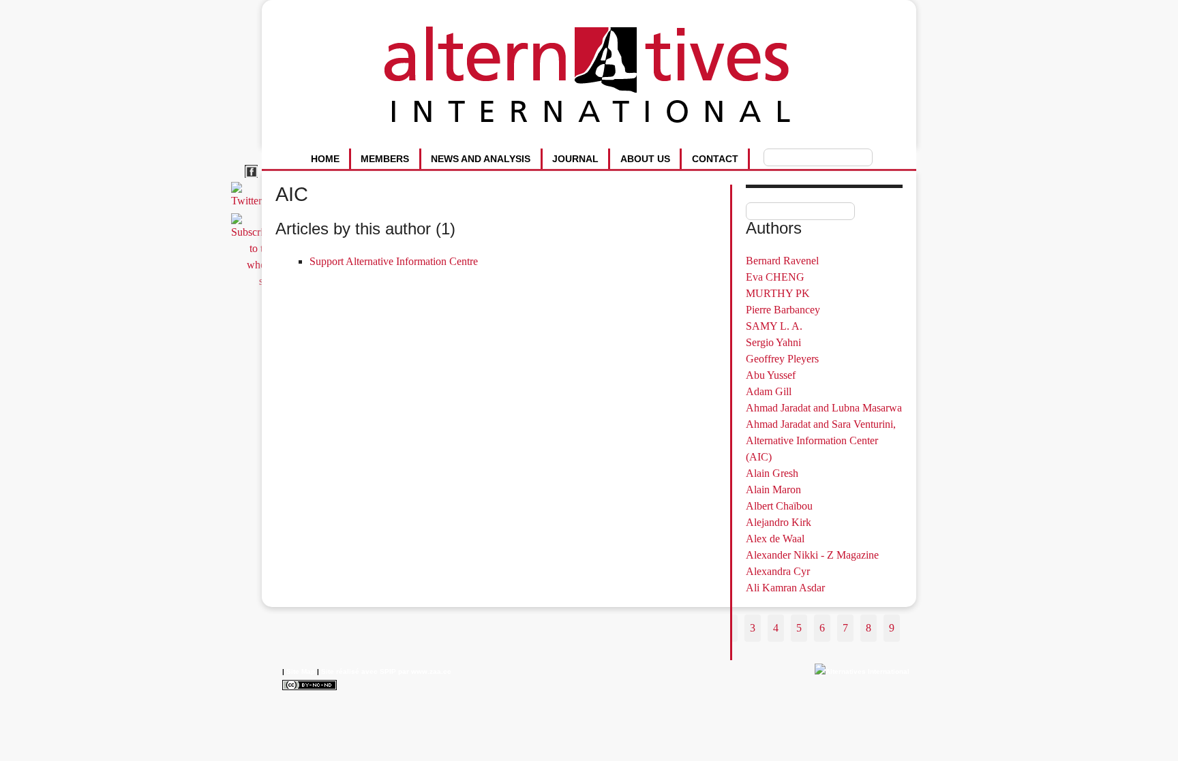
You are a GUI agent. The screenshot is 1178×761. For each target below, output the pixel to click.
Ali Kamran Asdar (785, 587)
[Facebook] (253, 178)
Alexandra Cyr (778, 571)
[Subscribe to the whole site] (254, 281)
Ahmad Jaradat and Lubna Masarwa (824, 408)
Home (325, 158)
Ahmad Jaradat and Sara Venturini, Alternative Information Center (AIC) (821, 440)
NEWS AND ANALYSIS (480, 158)
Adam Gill (768, 391)
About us (645, 158)
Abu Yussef (771, 375)
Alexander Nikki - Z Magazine (812, 555)
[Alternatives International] (862, 671)
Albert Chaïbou (779, 506)
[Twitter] (248, 200)
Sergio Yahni (773, 342)
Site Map (300, 671)
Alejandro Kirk (778, 522)
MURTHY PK (778, 293)
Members (385, 158)
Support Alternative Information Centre (393, 261)
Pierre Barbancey (783, 309)
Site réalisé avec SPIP (358, 671)
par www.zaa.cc (424, 671)
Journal (575, 158)
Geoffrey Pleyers (782, 358)
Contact (715, 158)
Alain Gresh (772, 473)
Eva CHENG (775, 277)
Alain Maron (773, 489)
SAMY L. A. (774, 326)
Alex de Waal (775, 538)
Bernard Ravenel (782, 260)
